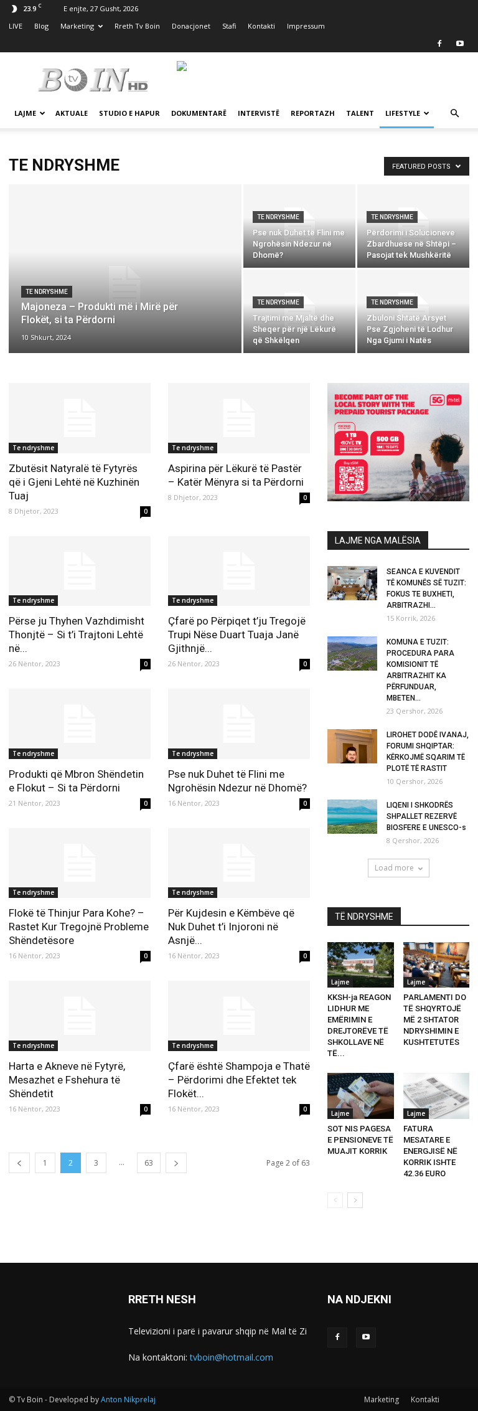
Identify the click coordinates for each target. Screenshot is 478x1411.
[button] (454, 114)
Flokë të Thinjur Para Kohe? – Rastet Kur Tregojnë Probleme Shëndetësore (79, 926)
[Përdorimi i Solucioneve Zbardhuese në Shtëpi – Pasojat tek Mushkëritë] (413, 226)
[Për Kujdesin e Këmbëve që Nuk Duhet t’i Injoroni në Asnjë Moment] (239, 863)
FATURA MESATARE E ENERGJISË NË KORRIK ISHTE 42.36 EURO (430, 1151)
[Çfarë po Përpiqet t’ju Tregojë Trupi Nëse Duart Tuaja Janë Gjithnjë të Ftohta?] (239, 571)
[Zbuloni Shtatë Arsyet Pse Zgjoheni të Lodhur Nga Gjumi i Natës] (413, 311)
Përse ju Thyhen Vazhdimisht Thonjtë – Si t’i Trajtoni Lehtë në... (76, 634)
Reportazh (313, 113)
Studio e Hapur (129, 113)
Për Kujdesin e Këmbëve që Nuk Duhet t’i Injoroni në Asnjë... (231, 926)
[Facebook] (439, 43)
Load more (394, 867)
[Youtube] (460, 43)
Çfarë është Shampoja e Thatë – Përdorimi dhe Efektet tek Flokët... (239, 1080)
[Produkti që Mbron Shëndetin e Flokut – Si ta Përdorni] (80, 724)
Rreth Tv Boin (137, 26)
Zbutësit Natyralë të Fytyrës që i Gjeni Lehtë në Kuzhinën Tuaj (74, 482)
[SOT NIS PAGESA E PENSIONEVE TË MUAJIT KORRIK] (360, 1095)
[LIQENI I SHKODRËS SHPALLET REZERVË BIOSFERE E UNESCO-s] (352, 817)
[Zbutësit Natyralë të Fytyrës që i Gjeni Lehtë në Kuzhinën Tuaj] (80, 418)
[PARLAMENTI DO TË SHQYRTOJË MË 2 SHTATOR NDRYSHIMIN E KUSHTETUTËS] (436, 965)
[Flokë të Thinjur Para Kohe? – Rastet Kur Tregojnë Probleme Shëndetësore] (80, 863)
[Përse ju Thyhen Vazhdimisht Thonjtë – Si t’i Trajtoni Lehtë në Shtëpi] (80, 571)
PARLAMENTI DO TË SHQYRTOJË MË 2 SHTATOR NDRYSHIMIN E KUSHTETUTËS (434, 1020)
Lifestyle (402, 113)
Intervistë (258, 113)
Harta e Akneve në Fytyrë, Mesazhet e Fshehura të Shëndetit (67, 1080)
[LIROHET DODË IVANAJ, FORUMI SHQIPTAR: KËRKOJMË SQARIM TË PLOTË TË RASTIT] (352, 746)
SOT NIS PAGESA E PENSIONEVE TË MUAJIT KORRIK (360, 1140)
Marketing (77, 26)
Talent (360, 113)
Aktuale (71, 113)
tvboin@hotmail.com (231, 1357)
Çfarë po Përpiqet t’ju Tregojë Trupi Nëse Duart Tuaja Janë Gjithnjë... (237, 634)
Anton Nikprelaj (128, 1399)
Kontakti (261, 26)
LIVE (15, 26)
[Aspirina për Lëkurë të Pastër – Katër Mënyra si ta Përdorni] (239, 418)
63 (148, 1163)
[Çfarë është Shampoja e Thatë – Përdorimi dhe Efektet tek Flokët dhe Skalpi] (239, 1016)
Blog (41, 26)
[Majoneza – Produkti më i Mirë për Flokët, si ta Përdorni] (125, 285)
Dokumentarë (199, 113)
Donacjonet (191, 26)
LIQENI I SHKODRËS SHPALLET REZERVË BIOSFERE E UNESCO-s (426, 816)
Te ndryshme (47, 291)
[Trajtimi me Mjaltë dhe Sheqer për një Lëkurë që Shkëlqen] (299, 311)
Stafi (229, 26)
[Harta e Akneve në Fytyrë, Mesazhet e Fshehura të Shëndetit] (80, 1016)
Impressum (306, 26)
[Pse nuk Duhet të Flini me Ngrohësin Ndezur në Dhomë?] (299, 226)
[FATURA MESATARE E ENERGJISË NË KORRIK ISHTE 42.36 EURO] (436, 1095)
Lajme (25, 113)
